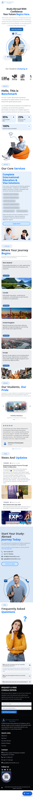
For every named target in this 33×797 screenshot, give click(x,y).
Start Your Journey (16, 29)
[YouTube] (5, 770)
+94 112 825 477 (8, 552)
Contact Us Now (10, 564)
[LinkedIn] (2, 770)
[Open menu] (29, 2)
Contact (3, 746)
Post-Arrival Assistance (22, 211)
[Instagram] (10, 770)
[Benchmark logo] (14, 2)
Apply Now (16, 224)
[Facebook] (7, 770)
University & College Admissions (11, 197)
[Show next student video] (30, 406)
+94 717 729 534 (8, 554)
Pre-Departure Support (9, 211)
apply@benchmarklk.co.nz (12, 559)
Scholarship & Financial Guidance (11, 207)
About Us (4, 736)
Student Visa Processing (9, 201)
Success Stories (6, 741)
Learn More (6, 275)
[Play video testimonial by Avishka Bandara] (16, 406)
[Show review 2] (13, 448)
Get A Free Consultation (9, 712)
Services (3, 738)
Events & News (5, 743)
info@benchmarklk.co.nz (12, 556)
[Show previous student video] (3, 406)
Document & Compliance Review (11, 204)
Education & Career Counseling (11, 194)
